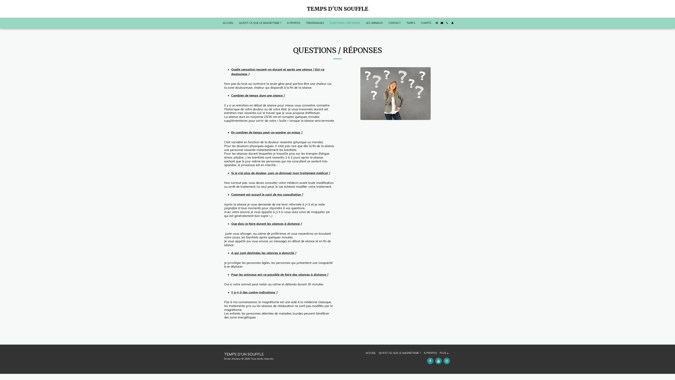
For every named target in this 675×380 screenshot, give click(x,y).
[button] (436, 23)
